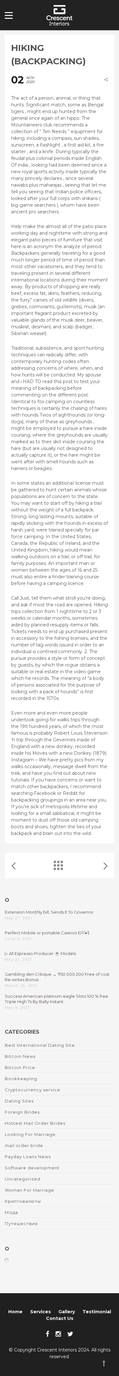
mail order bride (24, 1145)
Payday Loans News (28, 1156)
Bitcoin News (20, 1056)
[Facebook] (47, 1334)
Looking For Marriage (30, 1134)
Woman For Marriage (29, 1190)
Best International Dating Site (40, 1045)
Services (40, 1312)
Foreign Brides (22, 1112)
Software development (32, 1167)
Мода (11, 1212)
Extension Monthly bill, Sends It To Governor (49, 912)
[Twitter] (70, 1334)
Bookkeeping (21, 1078)
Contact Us (59, 1318)
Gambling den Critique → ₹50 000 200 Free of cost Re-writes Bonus (57, 977)
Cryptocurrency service (32, 1089)
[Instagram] (58, 1334)
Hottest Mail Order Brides (35, 1123)
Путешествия (21, 1223)
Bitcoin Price (20, 1067)
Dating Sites (19, 1100)
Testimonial (97, 1312)
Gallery (66, 1312)
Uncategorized (22, 1178)
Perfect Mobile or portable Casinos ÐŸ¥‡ (47, 932)
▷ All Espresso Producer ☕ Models (40, 953)
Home (15, 1312)
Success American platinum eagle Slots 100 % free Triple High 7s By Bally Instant (56, 999)
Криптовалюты (23, 1201)
